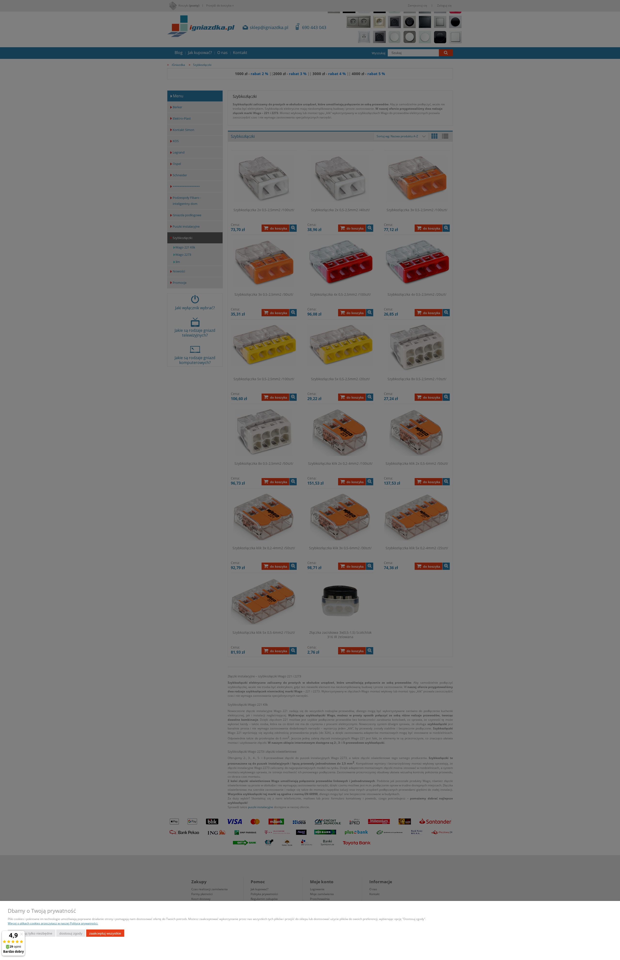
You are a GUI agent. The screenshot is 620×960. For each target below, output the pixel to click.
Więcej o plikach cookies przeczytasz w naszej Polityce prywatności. (53, 923)
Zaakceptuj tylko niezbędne (31, 933)
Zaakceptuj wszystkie (105, 933)
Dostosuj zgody (70, 933)
